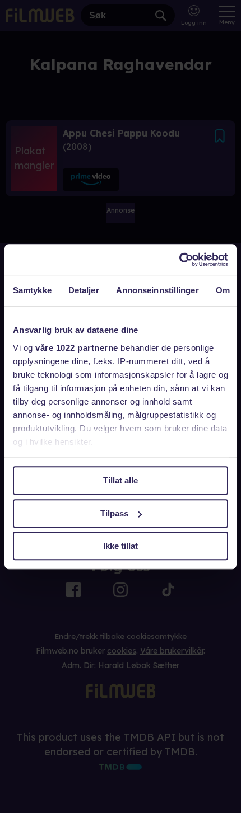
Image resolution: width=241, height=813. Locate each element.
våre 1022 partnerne (76, 348)
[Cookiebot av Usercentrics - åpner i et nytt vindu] (179, 259)
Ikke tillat (120, 546)
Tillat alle (120, 480)
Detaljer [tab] (83, 290)
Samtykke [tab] (32, 290)
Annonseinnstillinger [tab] (157, 290)
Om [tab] (223, 290)
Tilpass (114, 513)
